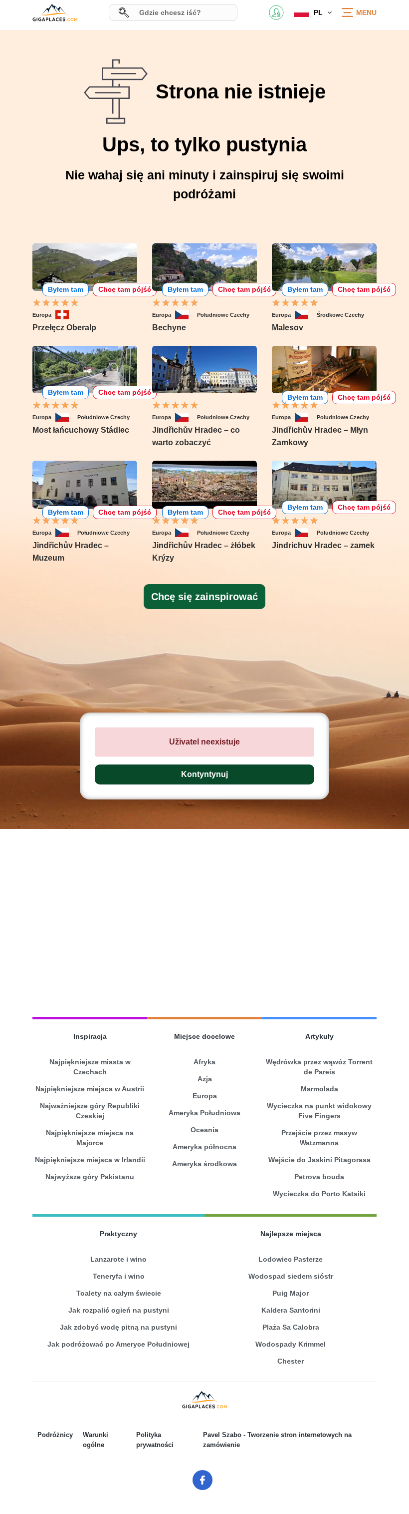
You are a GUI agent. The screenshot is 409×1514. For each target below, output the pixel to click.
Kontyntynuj (204, 774)
